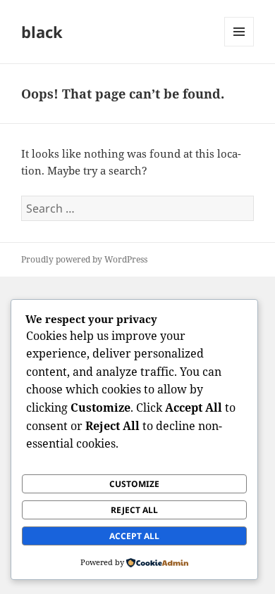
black (42, 31)
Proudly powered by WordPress (84, 259)
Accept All (134, 536)
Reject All (134, 510)
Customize (134, 484)
